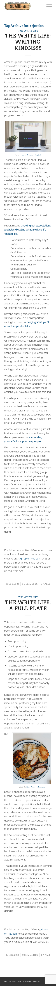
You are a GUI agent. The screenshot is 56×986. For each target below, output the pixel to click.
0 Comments (30, 584)
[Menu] (47, 6)
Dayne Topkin (27, 155)
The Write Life (28, 30)
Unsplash (38, 155)
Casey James (30, 787)
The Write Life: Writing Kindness (28, 42)
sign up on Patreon (29, 558)
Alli (47, 584)
